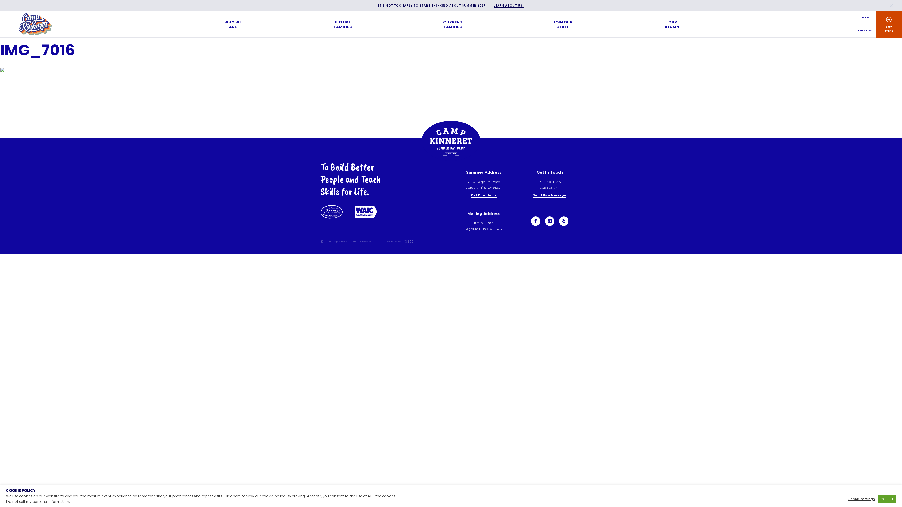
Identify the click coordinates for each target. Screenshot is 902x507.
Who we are (233, 24)
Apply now (865, 30)
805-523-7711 (550, 187)
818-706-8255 (550, 182)
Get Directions (483, 195)
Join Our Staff (562, 24)
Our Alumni (672, 24)
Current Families (453, 24)
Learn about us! (509, 6)
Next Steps (889, 29)
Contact (865, 17)
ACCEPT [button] (887, 499)
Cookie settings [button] (861, 499)
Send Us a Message (549, 195)
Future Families (343, 24)
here (237, 496)
